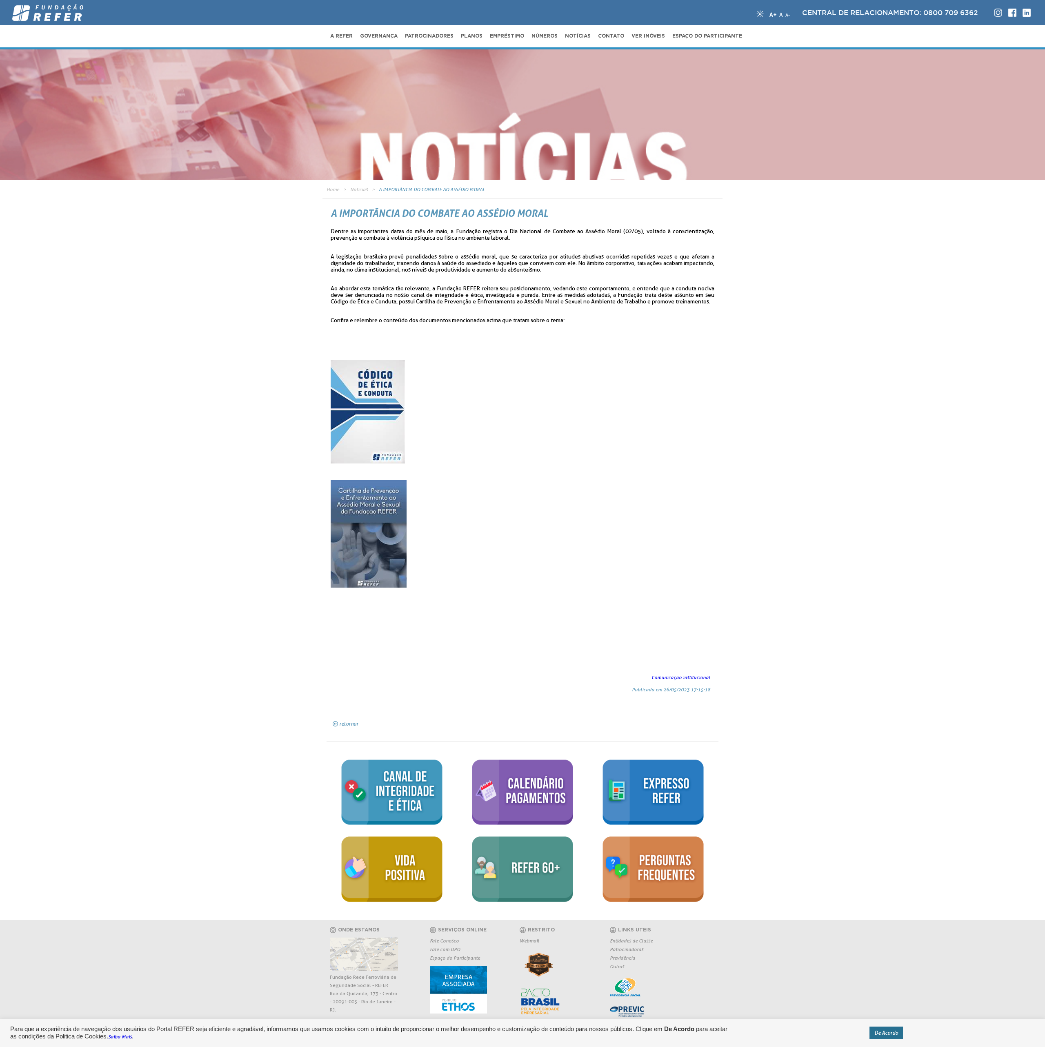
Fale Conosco (444, 941)
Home (333, 189)
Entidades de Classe (631, 941)
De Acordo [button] (886, 1032)
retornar (348, 723)
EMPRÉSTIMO (507, 35)
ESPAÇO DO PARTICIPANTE (707, 35)
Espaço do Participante (455, 958)
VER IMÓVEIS (648, 35)
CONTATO (611, 35)
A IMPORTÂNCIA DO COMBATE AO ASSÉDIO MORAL (432, 189)
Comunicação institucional (680, 677)
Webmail (529, 941)
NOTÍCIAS (578, 35)
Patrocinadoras (626, 949)
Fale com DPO (445, 949)
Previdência (622, 958)
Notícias (359, 189)
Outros (617, 966)
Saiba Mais (120, 1037)
